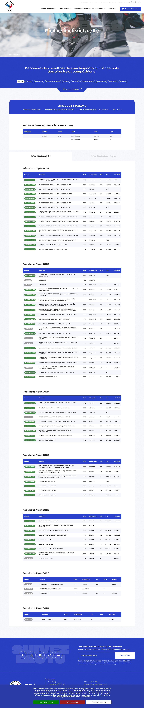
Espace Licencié (132, 9)
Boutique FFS (117, 2)
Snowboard (112, 81)
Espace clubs (105, 2)
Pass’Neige (52, 682)
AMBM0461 (28, 558)
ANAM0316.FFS (30, 403)
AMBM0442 (28, 343)
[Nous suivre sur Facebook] (131, 2)
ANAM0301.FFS (30, 333)
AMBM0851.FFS (30, 544)
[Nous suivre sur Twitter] (133, 2)
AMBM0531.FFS (30, 212)
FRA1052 (28, 284)
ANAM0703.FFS (30, 294)
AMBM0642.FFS (30, 412)
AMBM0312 (28, 367)
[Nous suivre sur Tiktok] (138, 2)
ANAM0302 (28, 338)
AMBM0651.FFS (30, 548)
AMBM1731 (28, 619)
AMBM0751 (28, 588)
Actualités (111, 8)
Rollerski (66, 81)
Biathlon (29, 81)
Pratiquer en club (48, 8)
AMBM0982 (28, 417)
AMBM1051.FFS (29, 314)
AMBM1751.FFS (29, 490)
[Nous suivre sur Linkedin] (140, 2)
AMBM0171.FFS (29, 435)
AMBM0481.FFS (30, 553)
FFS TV (126, 2)
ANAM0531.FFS (30, 304)
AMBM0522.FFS (30, 358)
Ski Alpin (20, 81)
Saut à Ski (75, 81)
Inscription (125, 655)
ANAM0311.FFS (29, 323)
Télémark (123, 81)
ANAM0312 (28, 328)
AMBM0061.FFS (30, 240)
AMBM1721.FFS (29, 521)
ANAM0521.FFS (30, 310)
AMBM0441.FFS (30, 348)
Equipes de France (81, 8)
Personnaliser (99, 702)
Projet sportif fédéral (56, 684)
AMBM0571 (28, 593)
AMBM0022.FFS (30, 244)
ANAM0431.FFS (30, 189)
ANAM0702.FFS (30, 289)
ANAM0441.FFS (30, 184)
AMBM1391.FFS (29, 535)
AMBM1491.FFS (29, 530)
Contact (29, 684)
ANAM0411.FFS (29, 202)
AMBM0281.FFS (30, 221)
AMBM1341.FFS (29, 486)
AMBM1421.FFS (29, 481)
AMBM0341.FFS (30, 217)
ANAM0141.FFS (29, 421)
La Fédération (97, 8)
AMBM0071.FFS (30, 235)
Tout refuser (72, 702)
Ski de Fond (39, 81)
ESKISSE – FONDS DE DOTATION (88, 2)
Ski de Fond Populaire (53, 81)
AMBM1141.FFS (29, 180)
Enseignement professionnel (95, 684)
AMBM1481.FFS (30, 275)
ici (115, 664)
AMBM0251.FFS (30, 226)
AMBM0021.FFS (30, 249)
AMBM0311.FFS (30, 362)
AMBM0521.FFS (30, 352)
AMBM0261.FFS (30, 372)
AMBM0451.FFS (30, 426)
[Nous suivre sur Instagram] (135, 2)
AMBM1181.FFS (29, 408)
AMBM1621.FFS (29, 471)
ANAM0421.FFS (30, 193)
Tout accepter (46, 702)
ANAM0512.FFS (30, 299)
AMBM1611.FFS (29, 476)
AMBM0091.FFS (30, 440)
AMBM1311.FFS (29, 539)
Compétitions (64, 8)
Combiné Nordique (88, 81)
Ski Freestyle (101, 81)
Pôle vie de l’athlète (91, 682)
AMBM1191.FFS (29, 495)
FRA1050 (28, 280)
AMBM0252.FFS (30, 230)
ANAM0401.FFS (30, 207)
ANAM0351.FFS (30, 319)
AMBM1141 (28, 584)
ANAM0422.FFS (30, 198)
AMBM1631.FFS (29, 466)
